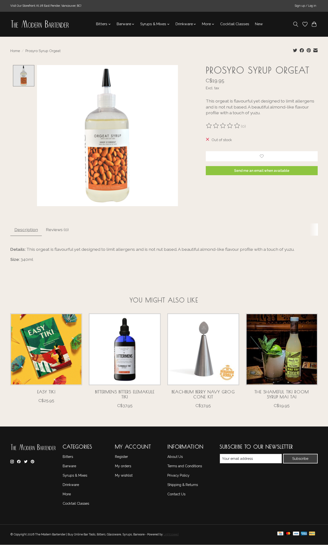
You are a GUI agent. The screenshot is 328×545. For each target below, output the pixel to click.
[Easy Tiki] (46, 349)
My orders (123, 466)
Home (15, 51)
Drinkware (71, 485)
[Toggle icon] (295, 24)
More (67, 494)
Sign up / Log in (305, 5)
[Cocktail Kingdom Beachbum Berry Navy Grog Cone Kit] (203, 349)
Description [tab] (26, 229)
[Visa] (296, 534)
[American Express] (304, 534)
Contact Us (176, 494)
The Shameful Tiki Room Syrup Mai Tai (282, 394)
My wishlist (124, 475)
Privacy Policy (178, 475)
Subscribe (300, 458)
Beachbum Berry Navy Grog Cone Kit (203, 394)
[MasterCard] (288, 534)
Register (121, 457)
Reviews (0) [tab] (57, 229)
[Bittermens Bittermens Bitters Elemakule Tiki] (125, 349)
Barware (69, 466)
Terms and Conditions (184, 466)
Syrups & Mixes (75, 475)
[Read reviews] (223, 126)
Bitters (68, 457)
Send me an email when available (261, 171)
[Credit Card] (280, 534)
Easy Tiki (46, 391)
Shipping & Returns (182, 485)
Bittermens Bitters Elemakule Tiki (125, 394)
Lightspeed (171, 534)
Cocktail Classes (234, 24)
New (259, 24)
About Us (175, 457)
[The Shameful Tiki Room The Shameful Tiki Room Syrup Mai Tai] (282, 349)
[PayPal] (312, 534)
